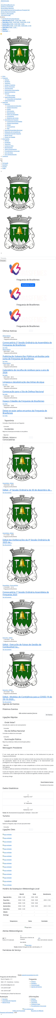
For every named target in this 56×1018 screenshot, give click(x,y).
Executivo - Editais (8, 638)
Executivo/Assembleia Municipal (13, 130)
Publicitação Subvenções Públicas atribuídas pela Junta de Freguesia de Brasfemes (26, 357)
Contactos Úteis (9, 146)
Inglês (4, 168)
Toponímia (7, 144)
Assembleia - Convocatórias (10, 585)
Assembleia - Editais (8, 483)
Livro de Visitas (9, 153)
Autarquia (5, 102)
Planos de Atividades (12, 114)
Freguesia (5, 78)
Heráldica (7, 81)
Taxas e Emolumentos (11, 149)
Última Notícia (6, 336)
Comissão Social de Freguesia (13, 133)
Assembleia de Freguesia (11, 120)
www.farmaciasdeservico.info (30, 975)
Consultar (6, 426)
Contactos (5, 156)
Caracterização (9, 88)
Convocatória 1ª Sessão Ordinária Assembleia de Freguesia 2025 (26, 593)
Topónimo (7, 83)
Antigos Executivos (12, 107)
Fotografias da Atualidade (14, 99)
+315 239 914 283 (6, 15)
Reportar (6, 435)
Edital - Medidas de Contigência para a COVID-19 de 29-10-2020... (27, 698)
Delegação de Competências (12, 132)
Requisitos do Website (37, 1011)
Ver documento (7, 492)
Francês (4, 166)
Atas (8, 128)
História (7, 80)
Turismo (7, 94)
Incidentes (7, 142)
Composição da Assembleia (14, 121)
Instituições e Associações (12, 90)
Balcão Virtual (8, 135)
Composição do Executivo (14, 106)
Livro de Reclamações (11, 154)
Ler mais (5, 348)
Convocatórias (11, 127)
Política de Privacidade (19, 1011)
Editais (9, 109)
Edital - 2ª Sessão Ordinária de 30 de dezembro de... (27, 490)
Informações (10, 111)
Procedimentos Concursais (12, 151)
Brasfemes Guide (28, 285)
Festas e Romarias (10, 87)
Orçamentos (10, 116)
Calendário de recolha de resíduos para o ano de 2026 (26, 371)
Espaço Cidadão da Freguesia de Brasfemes (23, 401)
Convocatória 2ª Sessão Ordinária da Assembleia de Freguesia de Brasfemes (27, 343)
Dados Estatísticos (10, 100)
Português (5, 163)
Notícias (7, 140)
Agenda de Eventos (10, 92)
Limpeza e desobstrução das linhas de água (23, 382)
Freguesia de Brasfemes (7, 1012)
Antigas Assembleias (12, 123)
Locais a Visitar (11, 95)
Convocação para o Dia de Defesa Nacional (23, 391)
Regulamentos (11, 113)
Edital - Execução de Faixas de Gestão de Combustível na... (22, 645)
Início (3, 76)
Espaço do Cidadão (10, 137)
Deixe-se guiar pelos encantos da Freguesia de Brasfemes (25, 411)
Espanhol (4, 165)
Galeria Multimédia (10, 97)
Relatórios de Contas (12, 118)
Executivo (7, 104)
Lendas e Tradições (10, 85)
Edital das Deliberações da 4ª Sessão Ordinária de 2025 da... (26, 541)
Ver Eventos (49, 715)
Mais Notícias (48, 418)
